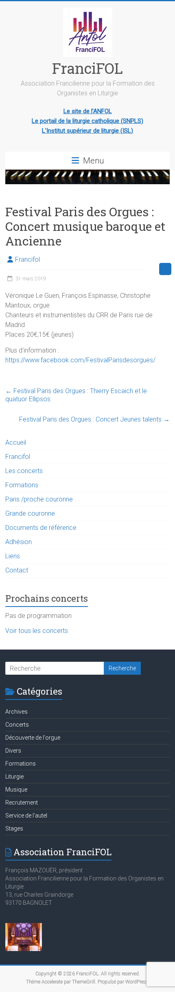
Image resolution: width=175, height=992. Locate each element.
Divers (13, 750)
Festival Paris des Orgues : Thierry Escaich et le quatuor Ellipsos (76, 395)
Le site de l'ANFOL (87, 111)
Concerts (17, 724)
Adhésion (18, 542)
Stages (14, 828)
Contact (16, 570)
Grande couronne (30, 513)
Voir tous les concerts (36, 631)
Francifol (27, 259)
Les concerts (24, 471)
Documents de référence (41, 528)
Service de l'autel (26, 815)
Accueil (15, 442)
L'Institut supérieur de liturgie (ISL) (87, 130)
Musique (16, 789)
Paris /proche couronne (39, 499)
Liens (12, 556)
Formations (21, 485)
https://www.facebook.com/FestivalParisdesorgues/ (80, 360)
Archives (16, 711)
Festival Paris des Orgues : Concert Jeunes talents (94, 419)
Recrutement (21, 802)
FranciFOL (87, 68)
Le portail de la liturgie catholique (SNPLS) (87, 121)
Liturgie (14, 776)
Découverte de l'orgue (32, 737)
